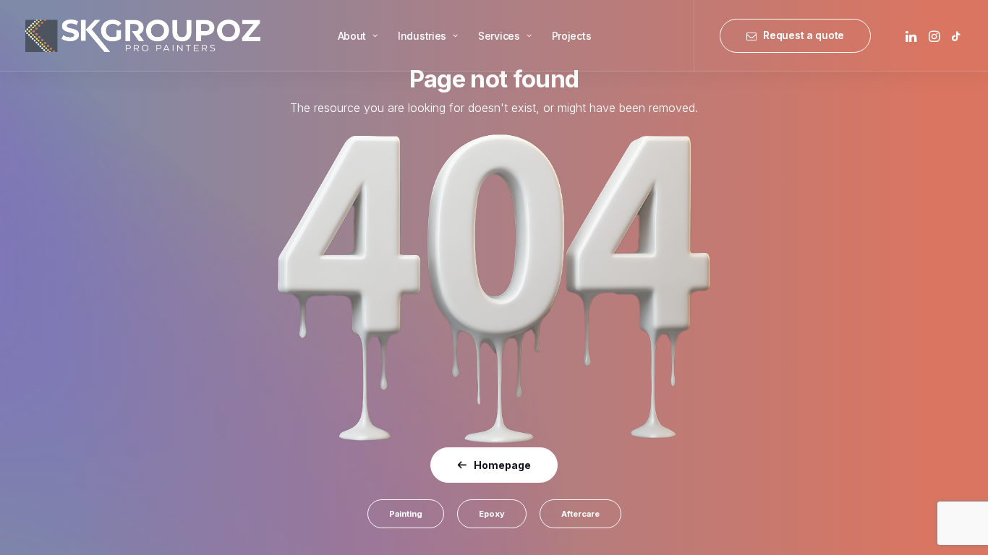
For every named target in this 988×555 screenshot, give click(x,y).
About (352, 36)
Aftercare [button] (580, 514)
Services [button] (499, 36)
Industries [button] (422, 36)
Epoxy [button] (492, 514)
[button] (912, 36)
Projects (572, 36)
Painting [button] (405, 514)
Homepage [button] (502, 465)
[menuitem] (358, 36)
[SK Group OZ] (142, 36)
